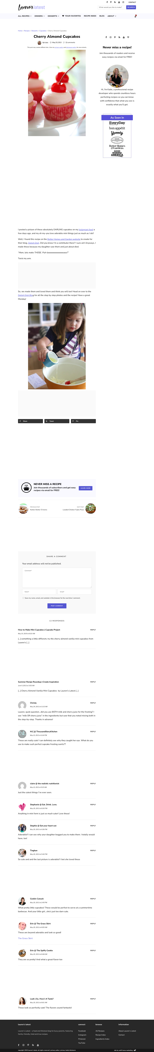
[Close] (115, 502)
